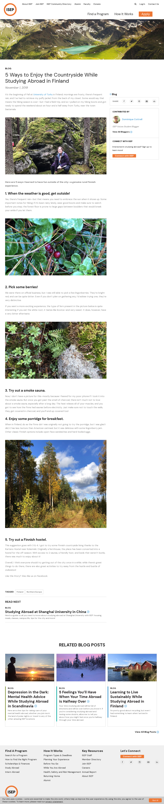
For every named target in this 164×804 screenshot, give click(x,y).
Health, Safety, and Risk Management (62, 772)
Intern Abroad (12, 772)
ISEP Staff (87, 755)
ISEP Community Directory (59, 4)
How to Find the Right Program (21, 759)
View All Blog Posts (146, 731)
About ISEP (27, 4)
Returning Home (52, 776)
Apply (145, 14)
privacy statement (54, 801)
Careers (86, 767)
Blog (8, 68)
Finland (20, 592)
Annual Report (89, 772)
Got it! (155, 800)
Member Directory (91, 759)
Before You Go (51, 763)
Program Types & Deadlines (58, 755)
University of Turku (43, 94)
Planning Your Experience (56, 759)
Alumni (77, 4)
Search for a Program (16, 755)
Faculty (87, 4)
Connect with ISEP (124, 155)
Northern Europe (34, 592)
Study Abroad (12, 767)
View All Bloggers (121, 131)
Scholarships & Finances (17, 763)
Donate (97, 4)
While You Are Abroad (55, 767)
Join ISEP (39, 4)
